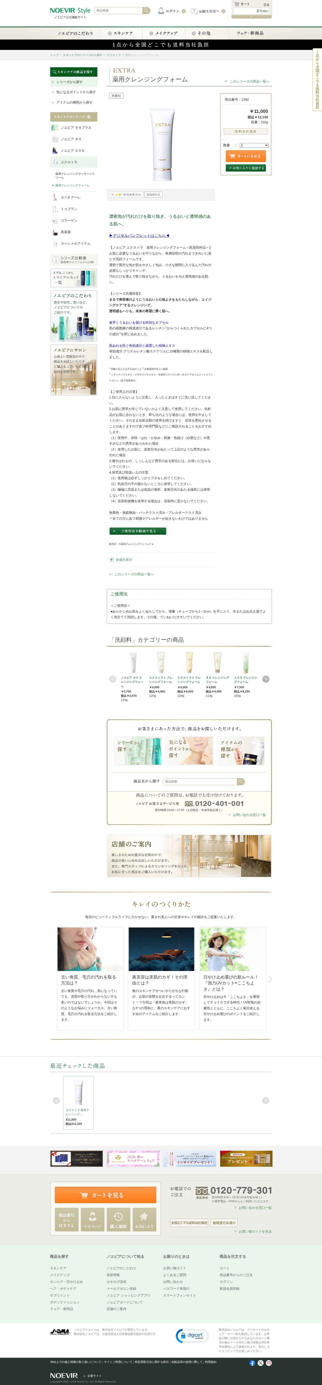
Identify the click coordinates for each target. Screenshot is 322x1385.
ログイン (226, 1282)
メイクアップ (60, 1275)
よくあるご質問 (174, 1275)
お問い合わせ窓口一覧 (249, 814)
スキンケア (58, 1268)
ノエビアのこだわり (121, 1268)
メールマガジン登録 (121, 1288)
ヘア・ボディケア (63, 1288)
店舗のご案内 (116, 1309)
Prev (112, 679)
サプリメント (60, 1295)
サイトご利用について (118, 1362)
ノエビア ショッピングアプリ (128, 1295)
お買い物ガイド (174, 1268)
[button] (192, 1336)
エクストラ (114, 55)
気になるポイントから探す (76, 92)
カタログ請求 (116, 1282)
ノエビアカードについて (125, 1302)
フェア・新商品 (61, 1309)
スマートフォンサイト (179, 1295)
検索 (241, 781)
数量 (226, 145)
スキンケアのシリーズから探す (83, 55)
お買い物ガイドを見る (255, 1231)
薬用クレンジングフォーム (72, 185)
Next (266, 679)
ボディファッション (65, 1302)
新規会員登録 (229, 1288)
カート (225, 1268)
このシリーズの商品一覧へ (249, 81)
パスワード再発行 (176, 1288)
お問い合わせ (173, 1282)
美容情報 (113, 1275)
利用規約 (210, 1362)
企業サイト (94, 1375)
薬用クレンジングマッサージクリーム (75, 175)
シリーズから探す (69, 82)
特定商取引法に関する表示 (152, 1362)
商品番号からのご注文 (236, 1275)
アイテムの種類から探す (74, 102)
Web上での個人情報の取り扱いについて (75, 1362)
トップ (54, 55)
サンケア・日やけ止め (66, 1282)
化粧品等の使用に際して (186, 1362)
